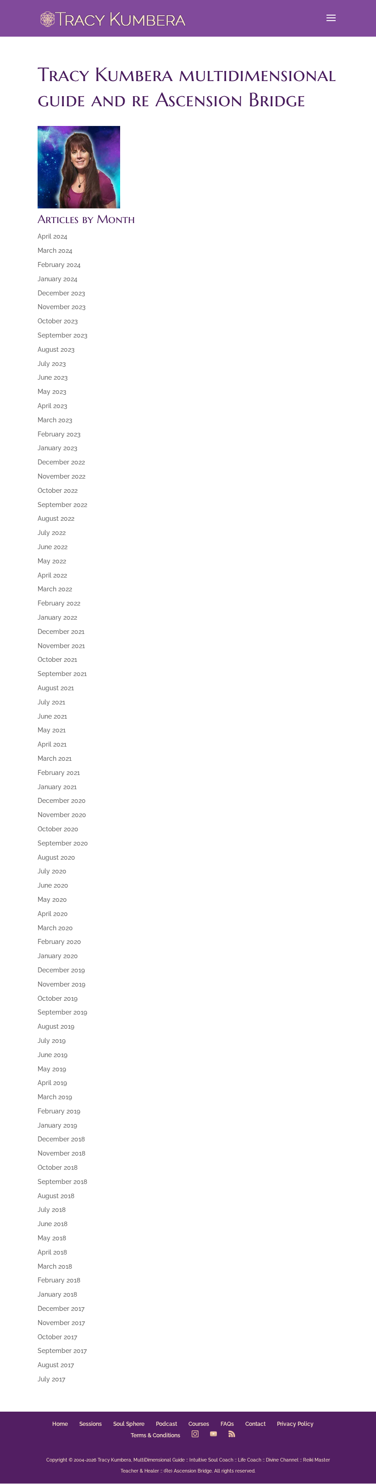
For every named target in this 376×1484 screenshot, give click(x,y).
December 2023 (61, 293)
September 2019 (62, 1012)
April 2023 (52, 405)
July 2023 (52, 363)
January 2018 (57, 1294)
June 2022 (52, 547)
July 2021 (51, 702)
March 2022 (55, 589)
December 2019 (61, 970)
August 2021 (56, 688)
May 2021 (52, 730)
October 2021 (57, 659)
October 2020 (58, 829)
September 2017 (62, 1350)
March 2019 (55, 1097)
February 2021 (59, 772)
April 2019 (52, 1082)
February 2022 (59, 603)
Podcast (166, 1424)
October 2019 (57, 998)
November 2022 (61, 476)
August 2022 (56, 518)
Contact (255, 1424)
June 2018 (52, 1224)
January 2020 (58, 956)
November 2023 (62, 307)
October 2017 (57, 1337)
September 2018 (62, 1181)
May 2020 (52, 899)
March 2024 (55, 250)
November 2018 (61, 1153)
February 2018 (59, 1280)
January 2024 (57, 279)
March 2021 (55, 758)
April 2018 (52, 1252)
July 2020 (52, 871)
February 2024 (59, 264)
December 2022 (61, 462)
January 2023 (57, 448)
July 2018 (52, 1209)
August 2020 (56, 857)
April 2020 (53, 913)
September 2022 (62, 504)
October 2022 (57, 490)
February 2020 (59, 941)
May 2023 (52, 391)
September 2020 (63, 843)
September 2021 (62, 673)
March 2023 (55, 420)
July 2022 (52, 532)
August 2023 (56, 349)
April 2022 (52, 575)
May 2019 (52, 1069)
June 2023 (53, 377)
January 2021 (57, 787)
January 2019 (57, 1125)
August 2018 (56, 1196)
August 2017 (56, 1365)
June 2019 (52, 1054)
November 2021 (61, 645)
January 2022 (57, 617)
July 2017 (51, 1379)
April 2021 (52, 744)
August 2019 (56, 1026)
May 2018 (52, 1238)
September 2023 (63, 335)
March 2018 (55, 1266)
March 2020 (55, 928)
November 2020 (62, 814)
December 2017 (61, 1308)
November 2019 (61, 984)
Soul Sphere (128, 1424)
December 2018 (61, 1139)
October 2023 (58, 321)
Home (60, 1424)
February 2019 (59, 1111)
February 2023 (59, 434)
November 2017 (61, 1322)
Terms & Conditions (155, 1435)
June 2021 (52, 716)
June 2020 (53, 885)
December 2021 (61, 631)
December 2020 (62, 800)
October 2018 (57, 1167)
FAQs (227, 1424)
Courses (198, 1424)
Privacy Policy (295, 1424)
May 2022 (52, 561)
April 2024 (52, 236)
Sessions (90, 1424)
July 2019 (52, 1040)
